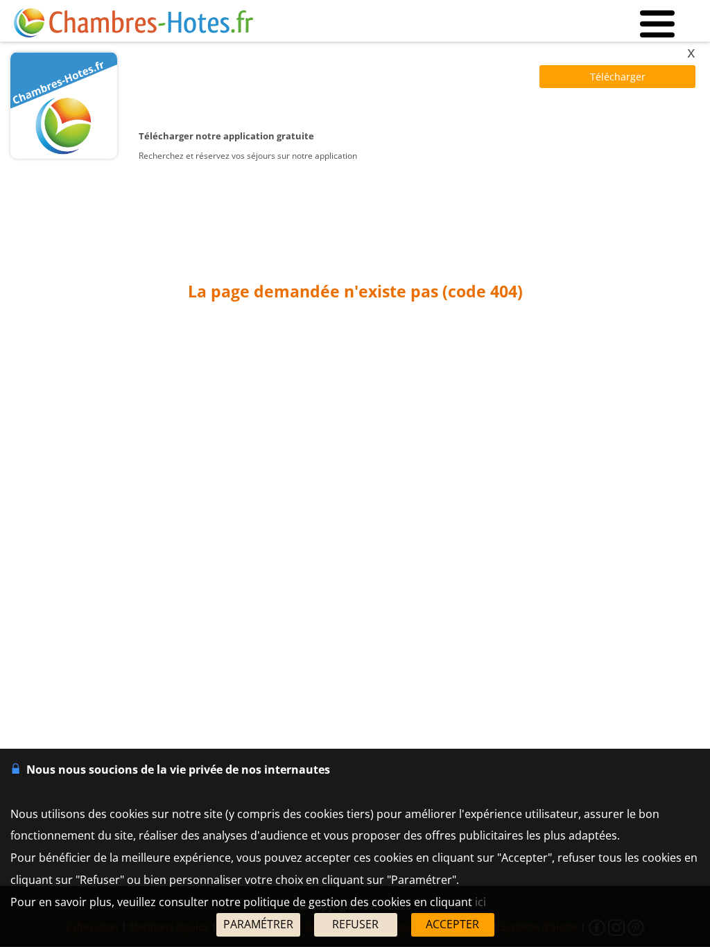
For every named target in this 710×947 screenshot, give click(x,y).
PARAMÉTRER (258, 924)
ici (480, 902)
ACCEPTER (452, 924)
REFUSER (355, 924)
